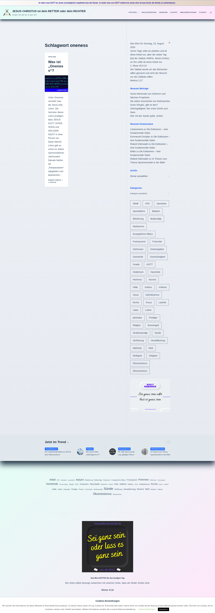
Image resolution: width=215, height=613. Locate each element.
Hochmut (137, 279)
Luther (148, 310)
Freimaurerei (139, 241)
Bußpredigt (155, 218)
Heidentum (138, 272)
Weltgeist (137, 355)
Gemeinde (138, 257)
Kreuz (149, 302)
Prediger (153, 317)
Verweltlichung (158, 340)
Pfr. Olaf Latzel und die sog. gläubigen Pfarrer (126, 453)
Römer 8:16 (107, 590)
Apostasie (161, 203)
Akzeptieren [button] (163, 609)
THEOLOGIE (52, 57)
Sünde (158, 333)
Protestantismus (124, 449)
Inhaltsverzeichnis (149, 12)
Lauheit (162, 302)
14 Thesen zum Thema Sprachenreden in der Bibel (160, 453)
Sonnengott (153, 325)
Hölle (135, 287)
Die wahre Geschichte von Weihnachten (150, 101)
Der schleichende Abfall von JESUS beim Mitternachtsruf (58, 453)
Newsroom (163, 12)
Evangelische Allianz (143, 234)
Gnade (136, 264)
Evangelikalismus (51, 449)
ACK (147, 203)
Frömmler (157, 241)
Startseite (133, 12)
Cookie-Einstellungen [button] (146, 609)
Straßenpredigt (140, 333)
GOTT (149, 264)
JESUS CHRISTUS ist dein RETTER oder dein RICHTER (49, 11)
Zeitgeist (153, 355)
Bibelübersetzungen (188, 12)
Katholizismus (152, 295)
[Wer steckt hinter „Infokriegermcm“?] (80, 451)
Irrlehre (148, 287)
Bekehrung (138, 218)
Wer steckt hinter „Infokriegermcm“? (93, 453)
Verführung (138, 340)
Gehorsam (138, 249)
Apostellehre (139, 211)
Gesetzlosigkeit (157, 257)
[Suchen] (211, 12)
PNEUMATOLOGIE (157, 449)
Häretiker (90, 449)
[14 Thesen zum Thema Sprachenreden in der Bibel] (144, 451)
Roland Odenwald (139, 144)
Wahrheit (137, 348)
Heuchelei (155, 272)
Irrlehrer (163, 287)
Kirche (136, 302)
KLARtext (173, 12)
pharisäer (137, 317)
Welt (151, 348)
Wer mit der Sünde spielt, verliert (146, 116)
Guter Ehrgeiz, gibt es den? (144, 105)
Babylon (156, 211)
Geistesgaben (157, 249)
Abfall (135, 203)
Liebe (135, 310)
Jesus (136, 295)
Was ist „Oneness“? (55, 66)
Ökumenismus (140, 363)
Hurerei (152, 279)
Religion (137, 325)
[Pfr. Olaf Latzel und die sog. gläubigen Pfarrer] (112, 451)
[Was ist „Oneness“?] (56, 83)
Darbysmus (138, 226)
